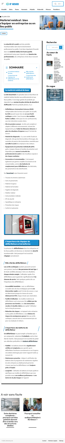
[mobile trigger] (3, 4)
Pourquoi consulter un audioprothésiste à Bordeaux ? (33, 416)
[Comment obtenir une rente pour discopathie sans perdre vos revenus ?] (50, 63)
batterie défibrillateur (30, 341)
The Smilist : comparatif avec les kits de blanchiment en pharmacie (55, 95)
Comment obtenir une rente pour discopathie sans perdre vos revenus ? (58, 64)
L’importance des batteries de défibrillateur (31, 77)
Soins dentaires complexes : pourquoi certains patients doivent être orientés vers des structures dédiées (10, 419)
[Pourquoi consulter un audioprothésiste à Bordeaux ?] (32, 404)
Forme (4, 33)
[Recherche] (55, 4)
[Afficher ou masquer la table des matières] (30, 68)
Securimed (9, 173)
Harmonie (56, 71)
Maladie (55, 58)
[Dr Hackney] (12, 4)
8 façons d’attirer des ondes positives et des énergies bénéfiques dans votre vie (58, 78)
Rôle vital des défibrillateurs (30, 72)
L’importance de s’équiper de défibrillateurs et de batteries (13, 78)
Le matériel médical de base (13, 72)
